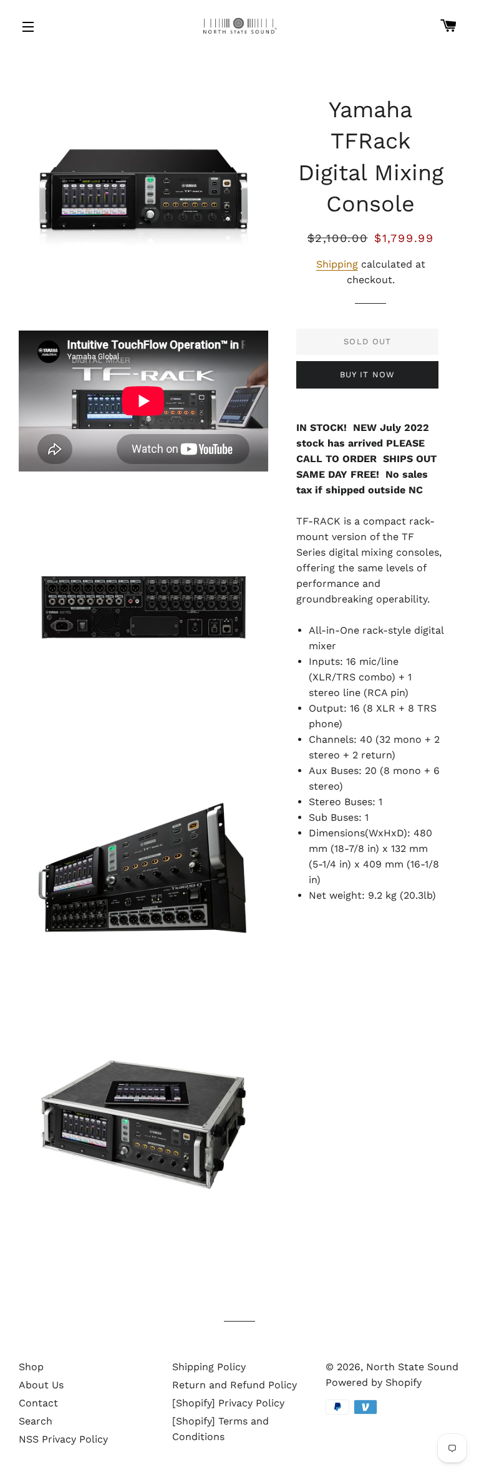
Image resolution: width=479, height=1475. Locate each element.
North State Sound (412, 1367)
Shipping (337, 264)
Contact (38, 1403)
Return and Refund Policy (234, 1385)
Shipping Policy (209, 1367)
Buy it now (367, 374)
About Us (41, 1385)
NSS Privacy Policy (63, 1439)
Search (35, 1421)
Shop (31, 1367)
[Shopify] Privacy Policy (228, 1403)
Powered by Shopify (374, 1382)
